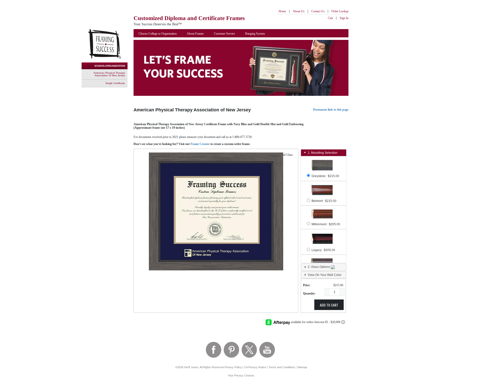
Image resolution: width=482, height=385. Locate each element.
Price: (306, 285)
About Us (299, 11)
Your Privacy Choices (241, 375)
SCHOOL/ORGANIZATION (109, 65)
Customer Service (224, 33)
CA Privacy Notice (255, 367)
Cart (330, 18)
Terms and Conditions (281, 367)
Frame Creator (200, 144)
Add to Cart (329, 304)
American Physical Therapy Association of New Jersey (109, 74)
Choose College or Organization (158, 33)
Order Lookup (339, 11)
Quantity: (309, 293)
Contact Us (318, 11)
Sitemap (302, 367)
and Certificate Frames (189, 18)
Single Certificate (115, 83)
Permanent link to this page (330, 109)
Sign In (344, 18)
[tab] (323, 152)
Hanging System (255, 33)
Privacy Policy (233, 367)
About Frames (195, 33)
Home (282, 11)
